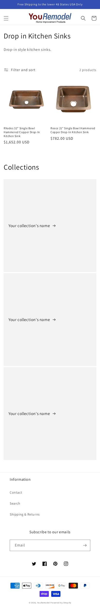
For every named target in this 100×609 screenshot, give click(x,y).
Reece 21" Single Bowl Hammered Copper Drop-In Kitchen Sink (72, 130)
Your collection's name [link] (29, 225)
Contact (16, 492)
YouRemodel (43, 602)
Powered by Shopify (60, 602)
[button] (6, 18)
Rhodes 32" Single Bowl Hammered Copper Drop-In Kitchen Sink (22, 132)
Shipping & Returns (25, 514)
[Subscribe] (84, 545)
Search (15, 503)
